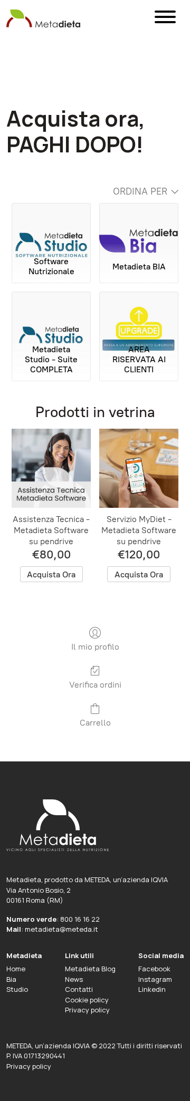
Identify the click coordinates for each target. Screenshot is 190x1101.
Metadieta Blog (90, 968)
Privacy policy (87, 1010)
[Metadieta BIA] (138, 227)
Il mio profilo (95, 647)
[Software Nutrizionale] (51, 227)
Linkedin (152, 989)
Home (15, 968)
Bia (11, 979)
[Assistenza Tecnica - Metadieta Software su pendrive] (51, 468)
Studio (17, 989)
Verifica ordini (95, 685)
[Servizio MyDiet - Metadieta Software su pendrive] (138, 468)
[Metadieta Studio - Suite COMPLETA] (51, 316)
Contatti (79, 989)
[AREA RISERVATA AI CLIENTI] (138, 316)
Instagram (155, 979)
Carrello (95, 723)
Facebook (154, 968)
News (74, 979)
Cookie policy (87, 1000)
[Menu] (165, 19)
